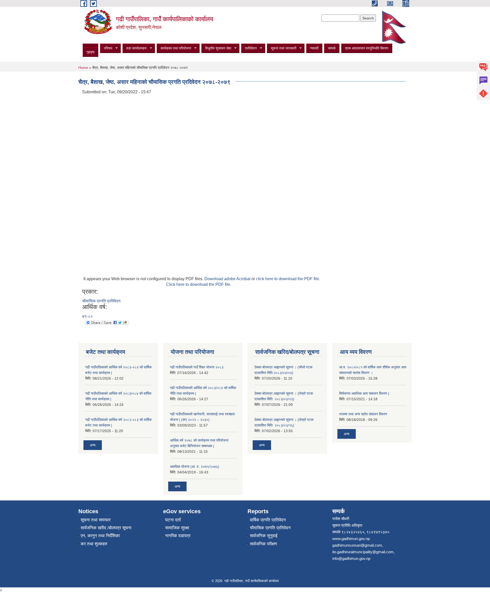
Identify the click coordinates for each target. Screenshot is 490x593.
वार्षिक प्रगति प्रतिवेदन (268, 520)
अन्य (92, 445)
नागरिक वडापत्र (177, 535)
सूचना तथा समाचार (96, 520)
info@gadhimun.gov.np (351, 558)
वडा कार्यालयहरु (134, 48)
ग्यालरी (314, 48)
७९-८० (87, 316)
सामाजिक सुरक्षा (177, 527)
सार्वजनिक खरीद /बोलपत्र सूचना (106, 527)
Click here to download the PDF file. (198, 284)
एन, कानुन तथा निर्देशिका (100, 535)
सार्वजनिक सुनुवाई (263, 535)
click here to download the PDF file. (288, 279)
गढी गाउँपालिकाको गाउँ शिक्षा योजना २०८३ (197, 367)
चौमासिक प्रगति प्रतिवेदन (101, 301)
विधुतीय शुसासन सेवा (216, 48)
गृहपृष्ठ (90, 52)
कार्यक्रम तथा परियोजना (174, 48)
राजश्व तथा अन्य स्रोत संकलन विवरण (363, 414)
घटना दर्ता (173, 520)
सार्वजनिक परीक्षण (263, 544)
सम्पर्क (332, 48)
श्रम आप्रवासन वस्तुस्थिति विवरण (366, 48)
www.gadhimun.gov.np (351, 538)
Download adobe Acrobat (227, 279)
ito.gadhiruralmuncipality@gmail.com (363, 552)
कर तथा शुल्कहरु (94, 544)
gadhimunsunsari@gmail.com (357, 545)
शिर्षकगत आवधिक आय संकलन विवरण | (364, 393)
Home (83, 68)
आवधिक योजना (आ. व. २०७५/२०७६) (194, 467)
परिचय (106, 48)
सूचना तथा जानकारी (281, 48)
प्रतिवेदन (249, 48)
